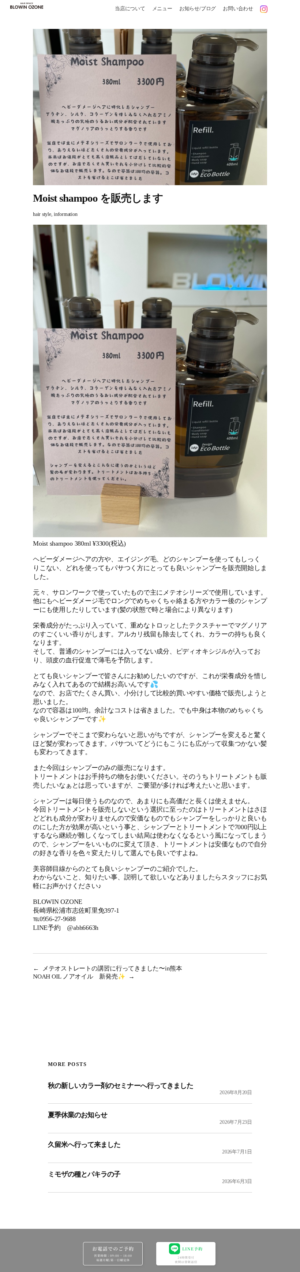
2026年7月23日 (236, 1122)
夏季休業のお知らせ (77, 1115)
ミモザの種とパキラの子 (84, 1174)
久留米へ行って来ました (84, 1144)
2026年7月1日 (237, 1152)
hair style (42, 214)
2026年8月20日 (236, 1092)
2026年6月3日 (237, 1181)
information (65, 214)
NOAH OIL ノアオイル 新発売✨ (79, 976)
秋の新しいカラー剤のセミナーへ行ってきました (120, 1085)
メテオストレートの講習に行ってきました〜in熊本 (112, 968)
